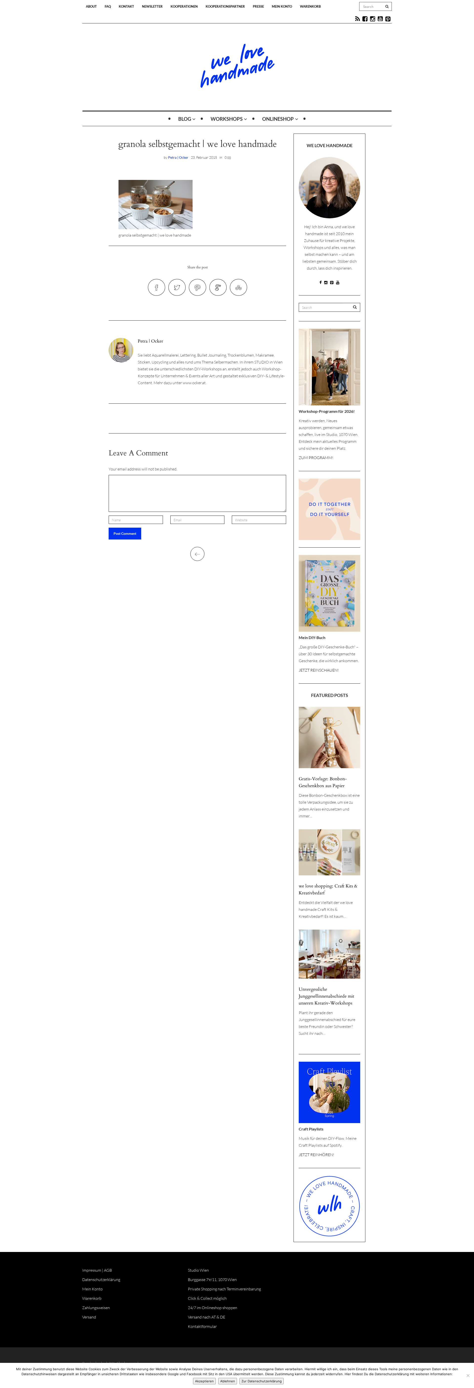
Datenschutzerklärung (101, 1279)
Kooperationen (184, 6)
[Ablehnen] (467, 1375)
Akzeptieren (204, 1381)
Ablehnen (227, 1381)
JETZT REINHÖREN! (316, 1154)
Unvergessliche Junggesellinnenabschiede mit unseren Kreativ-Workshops (326, 996)
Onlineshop (278, 119)
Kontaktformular (202, 1326)
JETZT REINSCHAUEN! (319, 670)
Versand (89, 1317)
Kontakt (126, 6)
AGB (108, 1270)
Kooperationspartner (225, 6)
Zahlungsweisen (96, 1307)
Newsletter (152, 6)
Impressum (91, 1270)
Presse (258, 6)
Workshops (227, 119)
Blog (184, 119)
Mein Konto (282, 6)
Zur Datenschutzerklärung (261, 1381)
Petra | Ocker (178, 157)
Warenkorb (310, 6)
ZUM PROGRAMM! (316, 457)
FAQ (108, 6)
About (91, 6)
